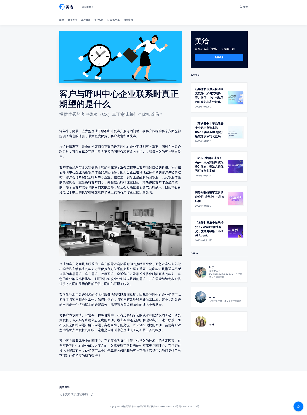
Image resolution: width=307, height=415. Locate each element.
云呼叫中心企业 (125, 147)
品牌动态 (85, 19)
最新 (61, 19)
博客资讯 (72, 19)
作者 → (194, 253)
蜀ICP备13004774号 (189, 406)
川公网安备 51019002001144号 (162, 406)
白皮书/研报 (113, 19)
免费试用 (219, 57)
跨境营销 (128, 19)
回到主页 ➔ (87, 7)
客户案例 (98, 19)
